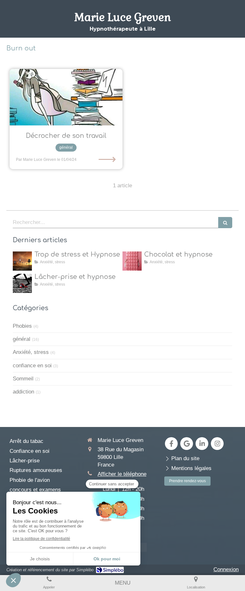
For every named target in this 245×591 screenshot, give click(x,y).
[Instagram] (217, 443)
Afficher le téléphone (122, 474)
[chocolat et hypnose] (132, 261)
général (21, 339)
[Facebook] (171, 443)
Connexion (226, 569)
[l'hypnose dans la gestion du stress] (22, 261)
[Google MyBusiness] (186, 443)
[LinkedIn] (202, 443)
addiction (23, 392)
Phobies (22, 326)
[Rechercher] (225, 222)
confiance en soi (32, 366)
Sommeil (23, 379)
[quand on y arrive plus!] (66, 97)
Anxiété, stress (31, 352)
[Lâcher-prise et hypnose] (22, 283)
